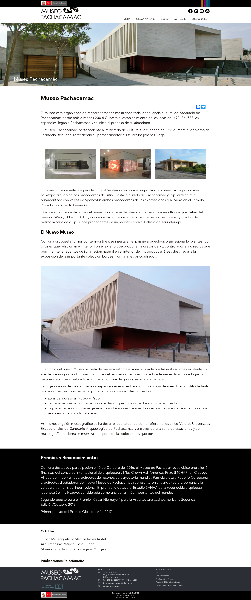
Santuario (180, 19)
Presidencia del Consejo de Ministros (168, 582)
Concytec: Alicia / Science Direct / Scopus (169, 585)
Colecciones (199, 19)
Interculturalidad (207, 3)
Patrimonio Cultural (202, 3)
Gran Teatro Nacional (163, 576)
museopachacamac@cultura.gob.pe (120, 583)
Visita (127, 19)
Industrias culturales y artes (205, 3)
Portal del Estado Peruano (164, 579)
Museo (165, 19)
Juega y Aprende (145, 19)
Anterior (43, 166)
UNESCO (159, 573)
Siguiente (207, 166)
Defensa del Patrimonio (209, 3)
